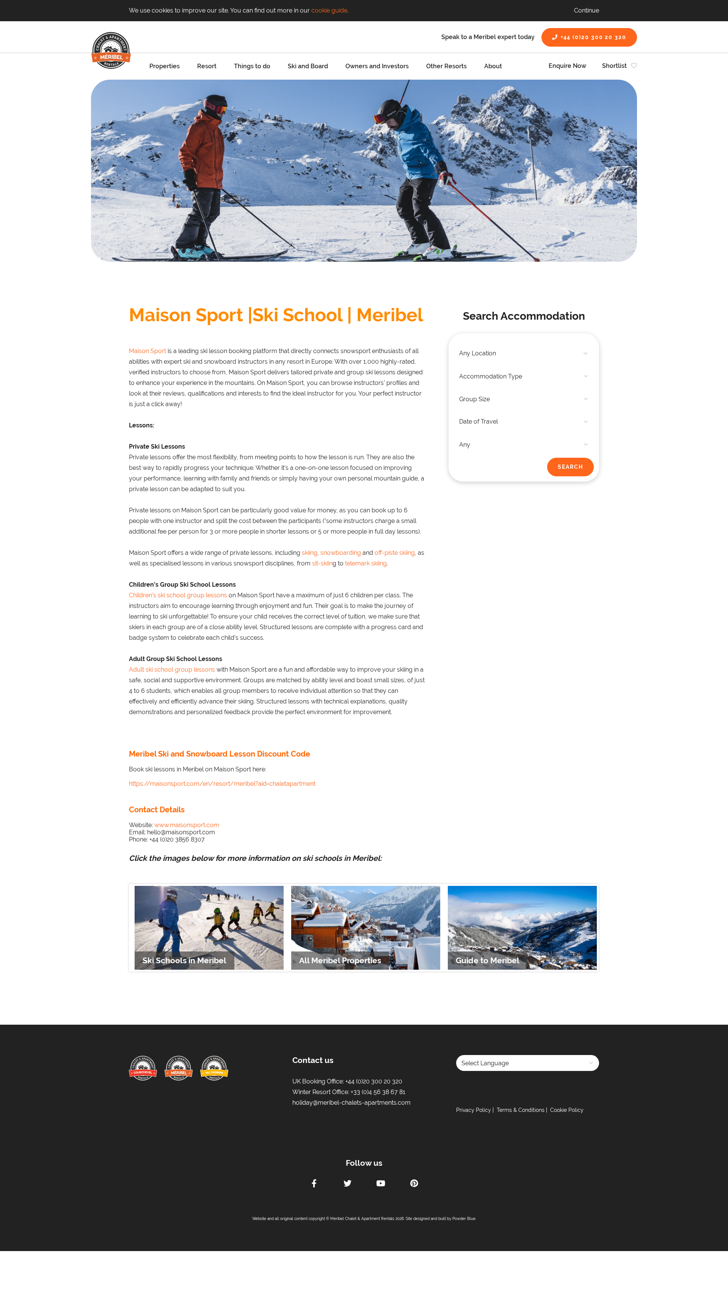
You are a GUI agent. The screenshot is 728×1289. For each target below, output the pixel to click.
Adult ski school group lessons (172, 669)
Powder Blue (463, 1219)
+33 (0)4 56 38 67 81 (378, 1092)
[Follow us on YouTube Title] (380, 1184)
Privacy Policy (473, 1110)
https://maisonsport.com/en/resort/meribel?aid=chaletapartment (222, 783)
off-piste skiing (395, 552)
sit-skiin (322, 563)
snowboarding (340, 552)
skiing (309, 552)
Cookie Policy (567, 1110)
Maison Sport (147, 351)
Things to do (252, 66)
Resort (207, 66)
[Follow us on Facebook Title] (314, 1184)
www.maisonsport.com (186, 825)
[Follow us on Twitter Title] (347, 1184)
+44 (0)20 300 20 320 (593, 37)
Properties (164, 66)
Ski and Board (308, 66)
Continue (586, 10)
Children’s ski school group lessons (178, 595)
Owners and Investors (377, 66)
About (493, 66)
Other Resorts (446, 66)
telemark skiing (366, 563)
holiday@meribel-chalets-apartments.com (351, 1102)
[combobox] (524, 353)
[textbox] (523, 353)
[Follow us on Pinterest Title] (414, 1184)
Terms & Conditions (520, 1110)
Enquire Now (567, 65)
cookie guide (329, 10)
